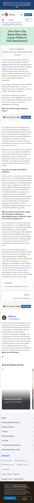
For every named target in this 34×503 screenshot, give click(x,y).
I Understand (10, 498)
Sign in (29, 15)
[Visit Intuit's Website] (17, 456)
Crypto (11, 20)
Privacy (9, 474)
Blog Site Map (18, 479)
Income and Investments (13, 399)
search (21, 15)
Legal (3, 474)
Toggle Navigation (3, 15)
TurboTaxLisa (20, 49)
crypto (4, 64)
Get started (26, 117)
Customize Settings (24, 498)
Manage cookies (7, 479)
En (28, 20)
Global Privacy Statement (20, 486)
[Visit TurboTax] (7, 461)
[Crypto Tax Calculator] (16, 388)
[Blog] (3, 20)
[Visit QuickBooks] (21, 461)
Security (16, 474)
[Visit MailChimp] (23, 465)
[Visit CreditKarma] (8, 465)
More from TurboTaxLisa (10, 352)
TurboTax (18, 98)
